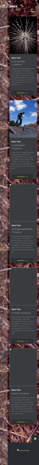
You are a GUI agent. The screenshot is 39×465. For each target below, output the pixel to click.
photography (21, 61)
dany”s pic (16, 58)
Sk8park (22, 145)
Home (11, 10)
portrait (16, 393)
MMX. (18, 10)
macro (15, 61)
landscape (17, 145)
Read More (21, 93)
